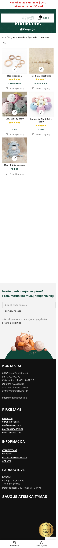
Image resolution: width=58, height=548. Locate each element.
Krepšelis (7, 454)
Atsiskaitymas (9, 450)
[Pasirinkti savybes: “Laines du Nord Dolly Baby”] (41, 112)
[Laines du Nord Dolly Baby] (41, 104)
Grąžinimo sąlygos (11, 425)
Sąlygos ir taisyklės (12, 429)
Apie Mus (6, 461)
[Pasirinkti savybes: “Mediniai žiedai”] (14, 69)
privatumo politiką (11, 322)
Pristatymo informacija (14, 457)
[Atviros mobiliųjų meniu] (7, 18)
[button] (15, 88)
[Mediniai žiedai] (14, 61)
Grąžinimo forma (10, 422)
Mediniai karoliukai (41, 76)
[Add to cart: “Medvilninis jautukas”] (14, 158)
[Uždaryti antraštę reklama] (52, 4)
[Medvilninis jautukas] (14, 150)
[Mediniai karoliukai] (41, 61)
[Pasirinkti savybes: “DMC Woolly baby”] (14, 112)
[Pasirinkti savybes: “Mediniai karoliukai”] (41, 69)
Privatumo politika (12, 433)
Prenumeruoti (13, 311)
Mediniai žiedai (14, 76)
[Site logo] (28, 17)
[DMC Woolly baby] (14, 104)
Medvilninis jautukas (14, 165)
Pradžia (6, 37)
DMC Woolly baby (15, 119)
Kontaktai (7, 418)
